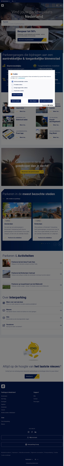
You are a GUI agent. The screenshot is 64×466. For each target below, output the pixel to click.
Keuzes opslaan (16, 101)
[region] (31, 88)
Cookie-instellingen (17, 94)
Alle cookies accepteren (46, 101)
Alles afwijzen (33, 101)
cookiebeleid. (21, 78)
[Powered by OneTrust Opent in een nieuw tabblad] (48, 106)
